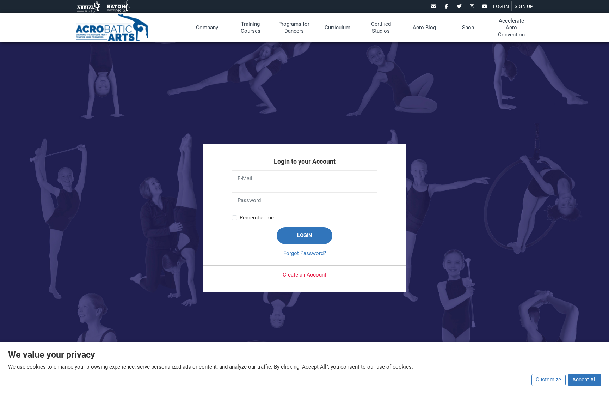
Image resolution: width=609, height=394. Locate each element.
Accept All (584, 379)
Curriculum (337, 27)
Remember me (257, 217)
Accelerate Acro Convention (511, 28)
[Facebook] (446, 6)
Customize (548, 379)
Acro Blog (424, 27)
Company (207, 27)
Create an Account (304, 275)
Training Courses (250, 27)
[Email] (433, 6)
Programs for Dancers (293, 27)
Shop (468, 27)
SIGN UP (524, 6)
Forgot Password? (304, 253)
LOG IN (501, 6)
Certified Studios (381, 27)
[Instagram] (472, 6)
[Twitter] (459, 6)
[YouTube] (485, 6)
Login (304, 235)
